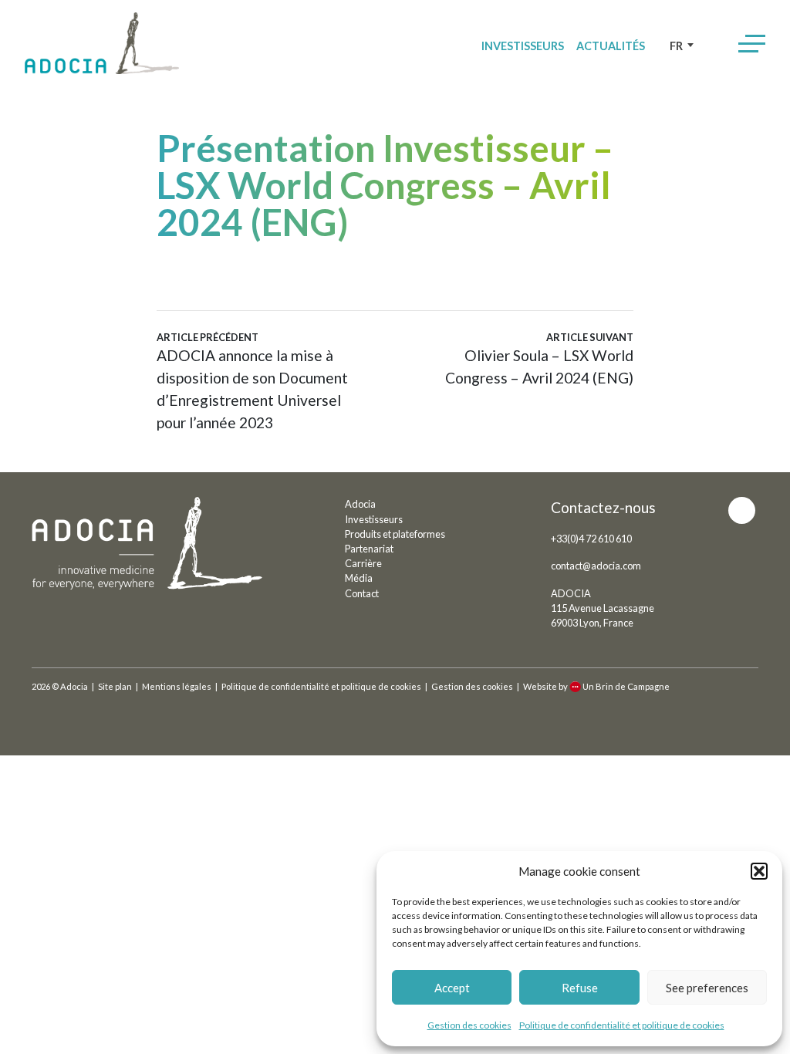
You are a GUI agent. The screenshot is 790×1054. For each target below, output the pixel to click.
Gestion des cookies (469, 1025)
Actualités (610, 45)
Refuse (580, 988)
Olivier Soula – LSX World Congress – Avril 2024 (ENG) (539, 359)
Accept (452, 988)
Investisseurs (522, 45)
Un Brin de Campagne (626, 686)
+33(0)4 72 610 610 (591, 538)
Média (359, 578)
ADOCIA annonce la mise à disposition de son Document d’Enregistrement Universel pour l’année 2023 (252, 381)
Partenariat (369, 548)
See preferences (707, 988)
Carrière (363, 563)
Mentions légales (176, 686)
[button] (759, 871)
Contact (362, 593)
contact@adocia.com (596, 565)
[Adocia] (102, 43)
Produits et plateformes (395, 534)
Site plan (115, 686)
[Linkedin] (741, 510)
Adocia (360, 504)
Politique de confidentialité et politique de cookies (621, 1025)
